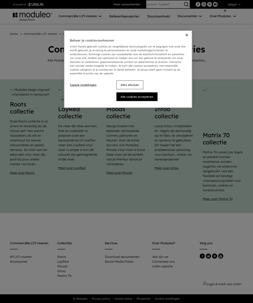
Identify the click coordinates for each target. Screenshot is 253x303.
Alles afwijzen (130, 84)
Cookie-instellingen (83, 84)
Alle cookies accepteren (137, 96)
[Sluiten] (186, 35)
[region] (128, 69)
